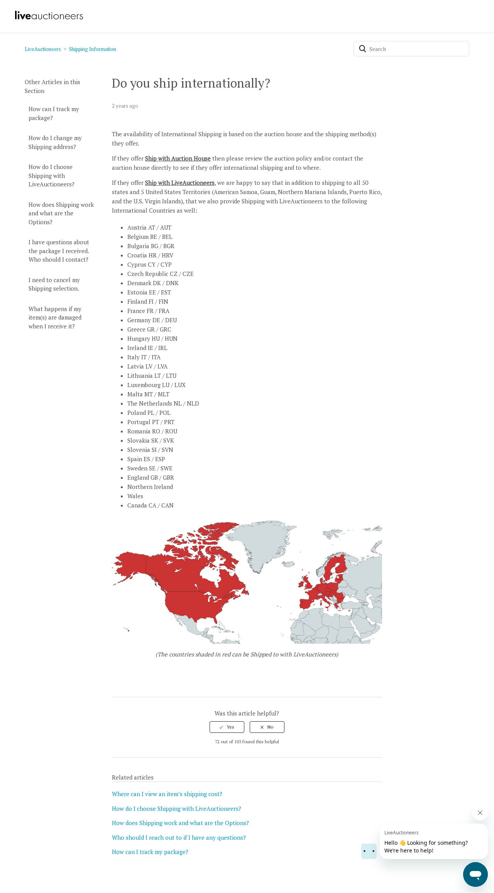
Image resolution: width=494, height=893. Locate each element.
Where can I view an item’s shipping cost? (167, 794)
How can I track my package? (54, 113)
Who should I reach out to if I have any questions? (179, 837)
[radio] (227, 727)
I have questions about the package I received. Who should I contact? (59, 250)
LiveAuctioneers (43, 49)
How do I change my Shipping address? (55, 142)
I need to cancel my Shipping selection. (54, 284)
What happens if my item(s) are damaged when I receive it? (55, 317)
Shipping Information (92, 49)
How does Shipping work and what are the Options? (61, 213)
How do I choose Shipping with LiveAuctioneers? (51, 175)
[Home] (48, 18)
